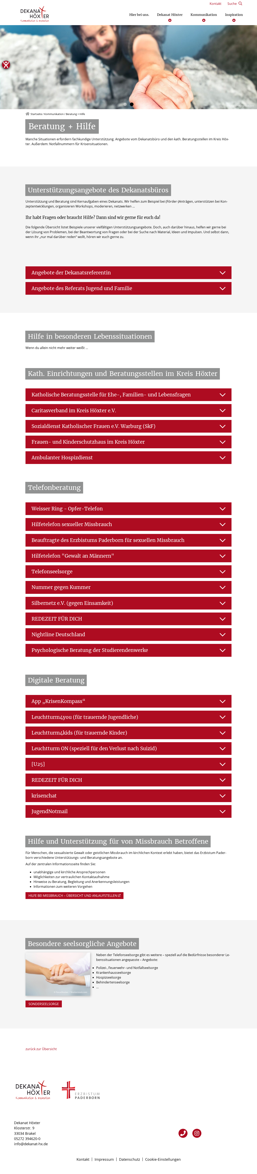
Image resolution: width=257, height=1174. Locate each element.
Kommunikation (54, 114)
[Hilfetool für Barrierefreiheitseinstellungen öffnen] (6, 65)
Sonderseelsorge (44, 1004)
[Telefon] (183, 1133)
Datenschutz (129, 1159)
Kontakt (82, 1159)
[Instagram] (196, 1133)
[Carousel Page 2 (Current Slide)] (132, 104)
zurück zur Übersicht (41, 1049)
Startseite (36, 114)
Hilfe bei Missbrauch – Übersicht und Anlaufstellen (73, 895)
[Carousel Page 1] (125, 104)
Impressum (104, 1159)
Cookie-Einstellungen (163, 1159)
